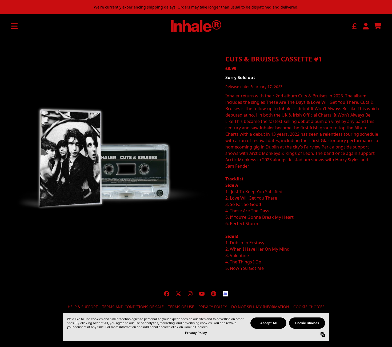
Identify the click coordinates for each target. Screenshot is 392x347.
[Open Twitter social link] (178, 294)
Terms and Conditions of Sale (133, 306)
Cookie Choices (309, 306)
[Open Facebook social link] (167, 294)
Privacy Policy (212, 306)
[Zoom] (112, 158)
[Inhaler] (196, 26)
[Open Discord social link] (225, 294)
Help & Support (83, 306)
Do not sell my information (260, 306)
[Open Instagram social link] (190, 294)
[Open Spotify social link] (213, 294)
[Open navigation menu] (14, 26)
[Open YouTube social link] (202, 294)
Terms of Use (181, 306)
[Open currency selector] (354, 26)
